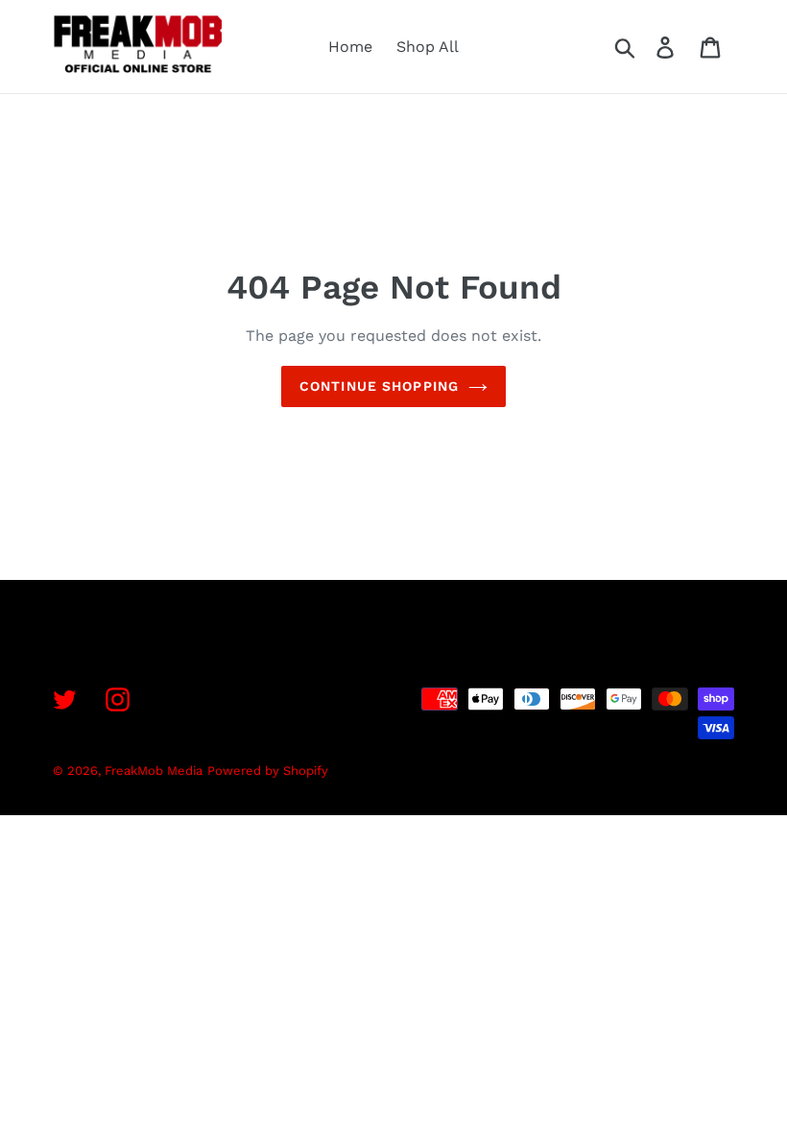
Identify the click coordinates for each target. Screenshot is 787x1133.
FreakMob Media (154, 770)
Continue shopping (379, 386)
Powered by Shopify (267, 770)
